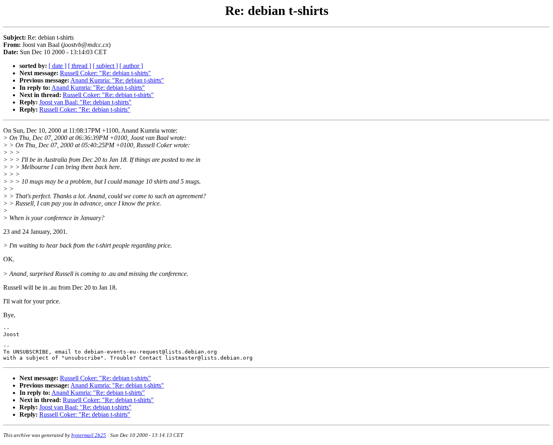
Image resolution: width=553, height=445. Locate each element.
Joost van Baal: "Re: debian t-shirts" (85, 102)
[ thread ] (79, 65)
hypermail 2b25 (88, 435)
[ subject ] (105, 65)
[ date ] (57, 65)
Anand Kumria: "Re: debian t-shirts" (117, 80)
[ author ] (131, 65)
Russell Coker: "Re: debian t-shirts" (105, 73)
